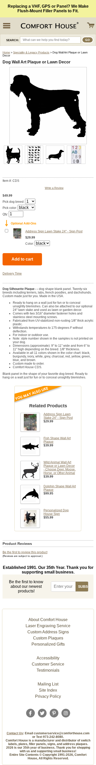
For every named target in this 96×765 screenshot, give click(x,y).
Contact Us (15, 733)
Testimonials (48, 670)
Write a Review (54, 187)
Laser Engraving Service (48, 626)
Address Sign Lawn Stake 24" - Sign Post (53, 231)
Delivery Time (12, 273)
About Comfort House (48, 619)
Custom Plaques (48, 638)
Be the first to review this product (25, 552)
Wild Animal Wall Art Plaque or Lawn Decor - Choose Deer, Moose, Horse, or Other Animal (60, 467)
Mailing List (48, 684)
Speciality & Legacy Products (31, 52)
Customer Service (48, 664)
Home (6, 52)
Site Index (48, 690)
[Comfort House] (49, 25)
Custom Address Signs (48, 632)
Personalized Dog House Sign (56, 512)
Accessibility (48, 658)
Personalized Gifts (48, 644)
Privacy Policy (48, 696)
